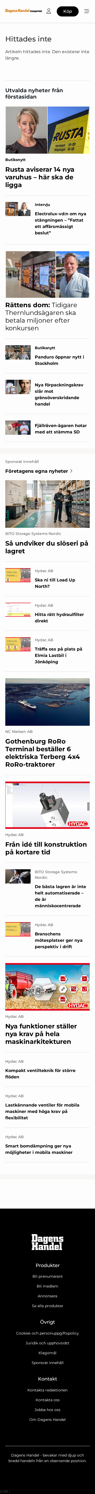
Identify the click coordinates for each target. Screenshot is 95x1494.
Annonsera (47, 1296)
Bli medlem (47, 1286)
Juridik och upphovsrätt (47, 1343)
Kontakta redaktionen (47, 1390)
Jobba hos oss (47, 1409)
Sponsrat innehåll (48, 1362)
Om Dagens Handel (47, 1419)
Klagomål (47, 1352)
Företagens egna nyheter (36, 471)
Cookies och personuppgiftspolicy (47, 1333)
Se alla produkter (47, 1305)
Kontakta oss (48, 1400)
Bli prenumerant (47, 1276)
